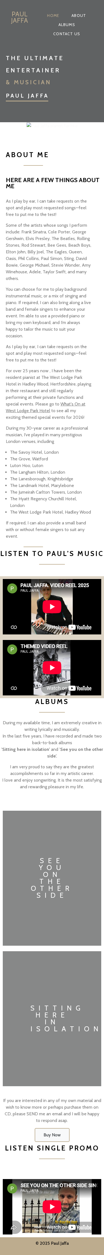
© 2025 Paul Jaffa (52, 1243)
